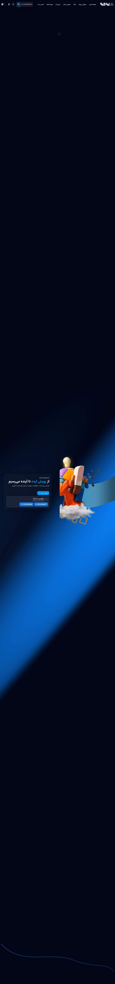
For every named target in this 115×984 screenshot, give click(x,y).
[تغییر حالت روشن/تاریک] (3, 4)
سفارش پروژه (82, 4)
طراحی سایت (66, 4)
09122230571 (42, 504)
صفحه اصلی (92, 4)
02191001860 (27, 504)
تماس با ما (41, 4)
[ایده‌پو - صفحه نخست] (107, 4)
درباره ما (58, 4)
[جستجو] (13, 4)
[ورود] (9, 4)
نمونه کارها (50, 4)
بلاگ (74, 4)
